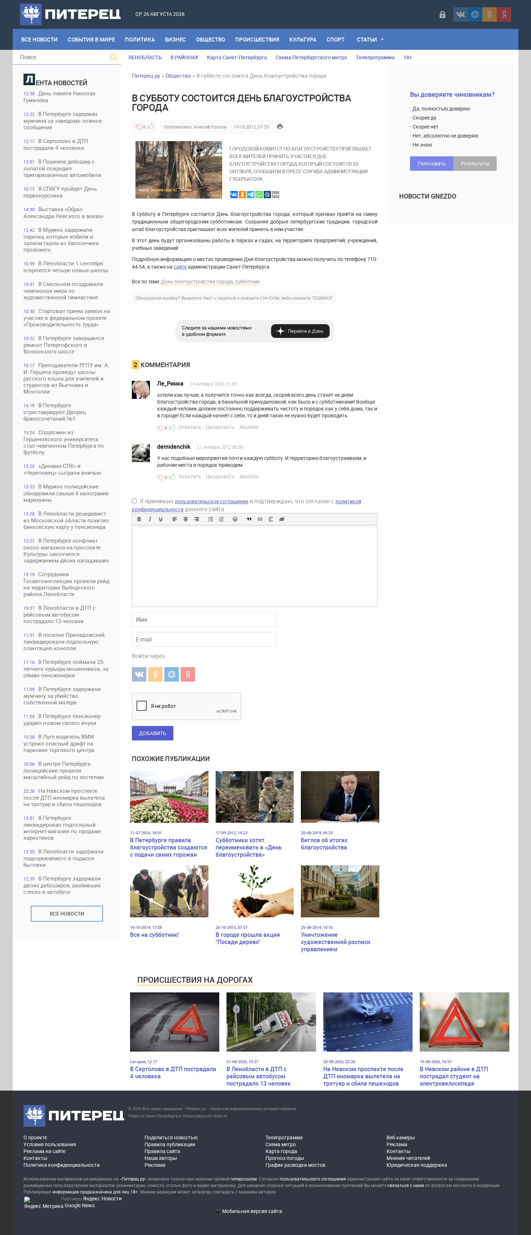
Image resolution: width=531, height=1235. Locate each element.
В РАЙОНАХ (184, 57)
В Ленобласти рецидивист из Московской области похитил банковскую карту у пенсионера (66, 520)
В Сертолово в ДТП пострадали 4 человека (55, 144)
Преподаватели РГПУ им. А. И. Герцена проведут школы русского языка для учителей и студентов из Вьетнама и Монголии (66, 378)
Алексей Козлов (210, 127)
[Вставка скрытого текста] (281, 519)
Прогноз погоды (285, 1157)
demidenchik (173, 447)
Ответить (189, 426)
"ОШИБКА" (322, 298)
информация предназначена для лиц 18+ (95, 1192)
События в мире (91, 39)
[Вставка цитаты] (249, 519)
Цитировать (220, 426)
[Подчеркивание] (160, 519)
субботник (247, 281)
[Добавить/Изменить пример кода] (260, 519)
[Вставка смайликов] (235, 519)
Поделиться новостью (171, 1137)
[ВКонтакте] (460, 14)
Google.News (80, 1205)
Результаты (475, 163)
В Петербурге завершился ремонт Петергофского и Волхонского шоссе (63, 344)
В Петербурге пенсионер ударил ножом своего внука (61, 719)
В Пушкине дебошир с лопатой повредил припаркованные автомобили (62, 168)
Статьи (367, 39)
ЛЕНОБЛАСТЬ (145, 57)
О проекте (35, 1137)
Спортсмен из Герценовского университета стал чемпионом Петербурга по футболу (63, 442)
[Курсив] (149, 519)
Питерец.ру (146, 75)
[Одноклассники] (489, 14)
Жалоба (249, 426)
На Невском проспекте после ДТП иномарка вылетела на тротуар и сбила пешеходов (64, 797)
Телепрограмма (375, 57)
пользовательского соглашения (313, 1179)
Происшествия (257, 39)
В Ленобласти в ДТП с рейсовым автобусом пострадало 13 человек (59, 614)
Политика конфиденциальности (61, 1164)
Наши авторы (160, 1157)
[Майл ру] (475, 14)
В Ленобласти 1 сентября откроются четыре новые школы (65, 267)
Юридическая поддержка (417, 1164)
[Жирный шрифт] (139, 519)
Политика (140, 39)
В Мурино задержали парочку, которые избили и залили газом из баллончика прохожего (61, 239)
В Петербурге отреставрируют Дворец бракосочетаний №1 (54, 411)
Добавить (152, 733)
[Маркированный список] (210, 519)
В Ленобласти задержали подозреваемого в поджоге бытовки (63, 858)
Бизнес (175, 39)
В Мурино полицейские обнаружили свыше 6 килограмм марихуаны (65, 493)
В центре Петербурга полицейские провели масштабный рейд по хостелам (63, 770)
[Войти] (442, 14)
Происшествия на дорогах (195, 979)
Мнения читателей (408, 1157)
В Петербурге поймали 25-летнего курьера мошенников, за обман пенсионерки (65, 668)
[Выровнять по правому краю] (196, 519)
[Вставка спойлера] (271, 519)
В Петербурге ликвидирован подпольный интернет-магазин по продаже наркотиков (62, 827)
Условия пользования (49, 1144)
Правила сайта (162, 1151)
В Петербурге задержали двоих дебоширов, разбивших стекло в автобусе (62, 885)
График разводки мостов (295, 1164)
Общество (210, 39)
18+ (407, 57)
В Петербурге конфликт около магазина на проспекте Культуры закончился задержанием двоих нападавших (66, 550)
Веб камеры (401, 1137)
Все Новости (39, 39)
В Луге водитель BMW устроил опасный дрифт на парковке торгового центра (58, 743)
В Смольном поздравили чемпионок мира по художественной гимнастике (63, 290)
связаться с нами (406, 1185)
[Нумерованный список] (221, 519)
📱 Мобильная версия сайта (248, 1211)
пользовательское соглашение (211, 501)
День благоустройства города (197, 281)
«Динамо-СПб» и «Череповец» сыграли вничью (62, 469)
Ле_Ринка (170, 383)
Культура (302, 39)
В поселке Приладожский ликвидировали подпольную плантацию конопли (64, 641)
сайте (180, 266)
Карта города (281, 1151)
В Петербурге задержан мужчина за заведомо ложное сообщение (62, 120)
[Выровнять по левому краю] (174, 519)
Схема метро (281, 1144)
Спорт (336, 39)
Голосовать (432, 163)
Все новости (67, 913)
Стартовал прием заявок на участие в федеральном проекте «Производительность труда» (66, 317)
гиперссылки (243, 1179)
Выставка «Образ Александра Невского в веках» (63, 212)
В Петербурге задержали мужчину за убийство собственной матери (62, 695)
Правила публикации (169, 1144)
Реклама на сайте (44, 1151)
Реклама (154, 1164)
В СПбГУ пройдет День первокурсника (60, 192)
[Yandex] (504, 14)
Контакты (35, 1157)
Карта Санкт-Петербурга (237, 57)
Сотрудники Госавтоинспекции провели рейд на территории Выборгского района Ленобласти (66, 583)
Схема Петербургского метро (311, 57)
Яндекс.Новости (102, 1198)
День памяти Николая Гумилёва (59, 97)
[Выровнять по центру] (185, 519)
